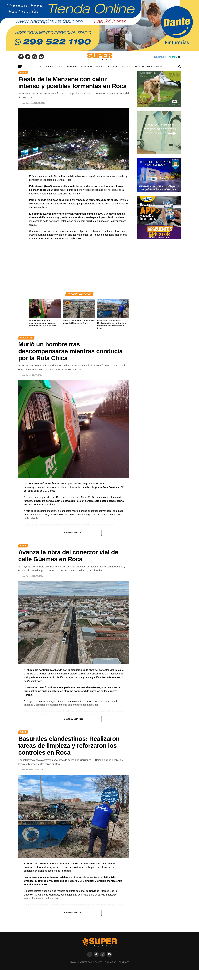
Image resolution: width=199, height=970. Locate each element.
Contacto (124, 962)
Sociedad (50, 66)
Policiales (86, 66)
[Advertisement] (79, 269)
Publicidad (110, 962)
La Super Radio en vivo (90, 962)
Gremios (100, 66)
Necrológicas (154, 66)
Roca (61, 66)
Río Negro (72, 66)
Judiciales (113, 66)
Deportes (139, 66)
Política (126, 66)
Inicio (39, 66)
